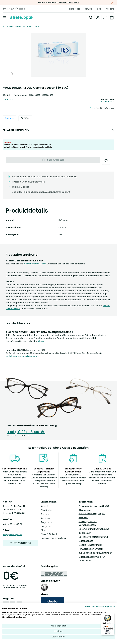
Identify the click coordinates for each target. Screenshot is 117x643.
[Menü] (112, 614)
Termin (10, 8)
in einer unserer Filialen (34, 263)
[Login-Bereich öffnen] (97, 17)
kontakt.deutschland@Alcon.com (22, 356)
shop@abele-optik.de (42, 147)
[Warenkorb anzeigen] (111, 17)
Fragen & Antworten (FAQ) (94, 506)
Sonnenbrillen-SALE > (68, 2)
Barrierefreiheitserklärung (93, 537)
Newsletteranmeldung (53, 538)
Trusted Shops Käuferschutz (28, 181)
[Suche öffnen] (90, 17)
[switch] (107, 632)
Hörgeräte (74, 8)
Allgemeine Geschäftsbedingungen (92, 512)
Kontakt (45, 506)
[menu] (4, 17)
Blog (99, 8)
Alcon (41, 341)
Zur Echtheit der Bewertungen (95, 553)
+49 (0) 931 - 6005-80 (26, 432)
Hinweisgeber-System (91, 549)
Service (88, 8)
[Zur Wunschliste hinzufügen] (106, 161)
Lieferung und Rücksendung (94, 529)
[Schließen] (112, 2)
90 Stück (25, 118)
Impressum (85, 533)
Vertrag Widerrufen (20, 543)
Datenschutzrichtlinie (94, 606)
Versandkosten (107, 101)
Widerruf (83, 517)
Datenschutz (86, 541)
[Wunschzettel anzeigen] (104, 17)
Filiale (22, 8)
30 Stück (9, 118)
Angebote (46, 522)
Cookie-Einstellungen (90, 545)
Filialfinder (46, 510)
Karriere (110, 8)
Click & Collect (49, 534)
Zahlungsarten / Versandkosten (88, 523)
